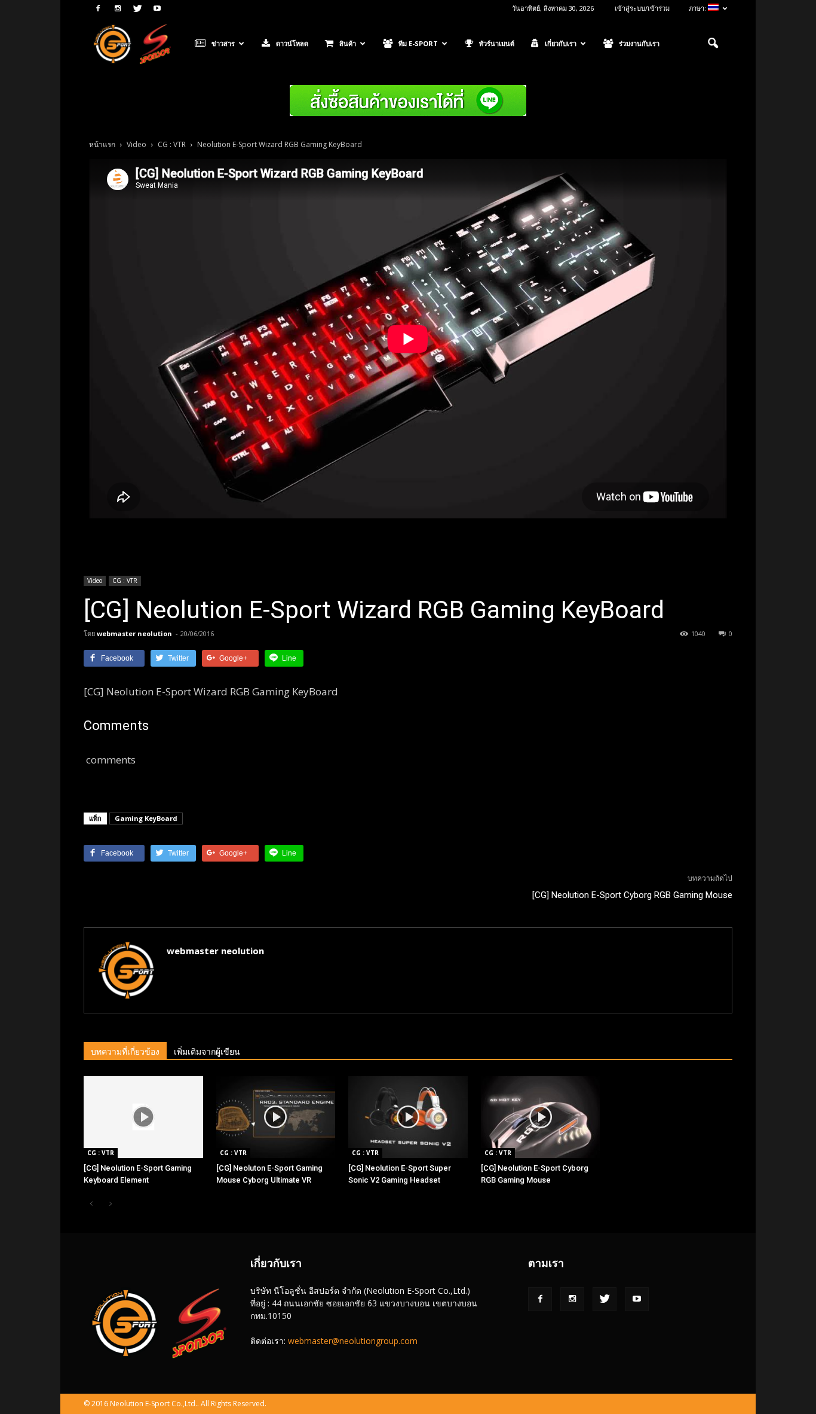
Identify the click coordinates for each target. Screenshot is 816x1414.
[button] (712, 43)
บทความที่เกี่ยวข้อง (125, 1051)
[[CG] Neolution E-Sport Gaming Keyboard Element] (143, 1117)
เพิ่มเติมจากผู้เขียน (207, 1051)
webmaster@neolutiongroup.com (353, 1340)
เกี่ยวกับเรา (560, 43)
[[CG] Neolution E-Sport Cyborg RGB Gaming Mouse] (540, 1117)
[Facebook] (98, 8)
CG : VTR (124, 580)
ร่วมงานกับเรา (639, 43)
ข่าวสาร (223, 43)
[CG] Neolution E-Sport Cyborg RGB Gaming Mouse (632, 895)
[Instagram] (118, 8)
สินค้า (347, 43)
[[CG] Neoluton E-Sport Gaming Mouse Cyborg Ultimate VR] (276, 1117)
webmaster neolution (134, 633)
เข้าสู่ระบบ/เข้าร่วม (642, 8)
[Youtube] (157, 8)
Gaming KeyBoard (146, 818)
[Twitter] (137, 8)
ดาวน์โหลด (292, 43)
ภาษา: (698, 8)
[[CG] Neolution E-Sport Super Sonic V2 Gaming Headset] (408, 1117)
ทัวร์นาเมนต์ (496, 43)
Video (94, 580)
